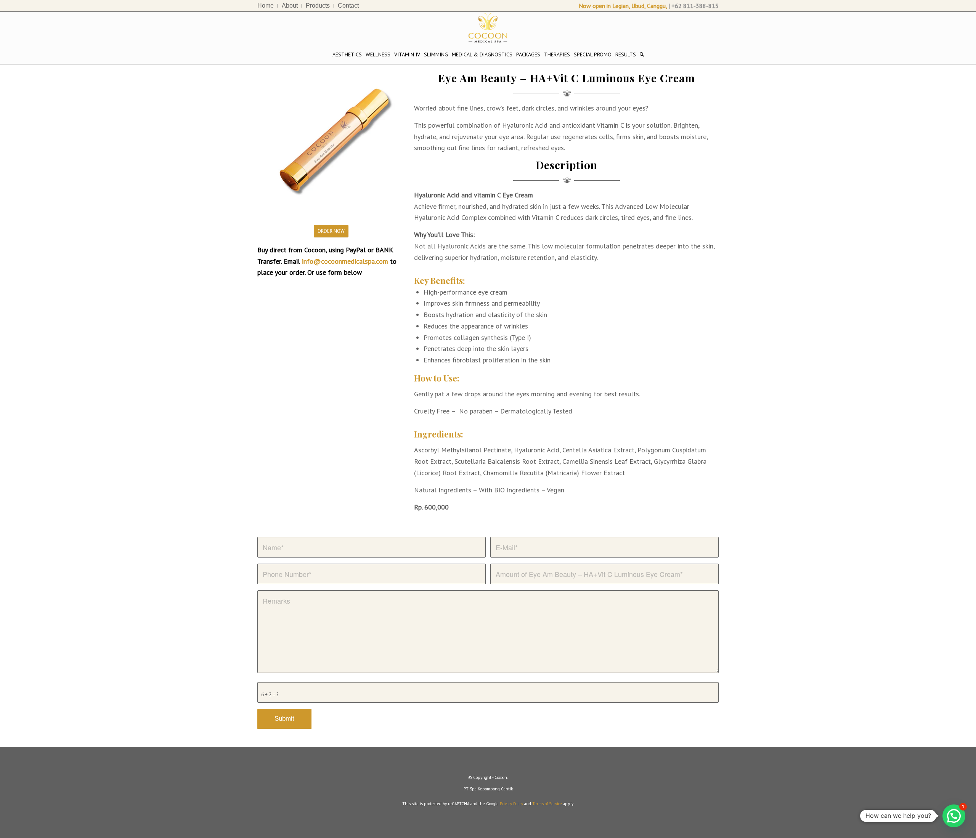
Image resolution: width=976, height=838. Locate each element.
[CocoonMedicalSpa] (488, 28)
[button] (953, 815)
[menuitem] (267, 6)
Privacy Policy (511, 803)
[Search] (642, 54)
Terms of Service (547, 803)
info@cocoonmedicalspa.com (345, 261)
